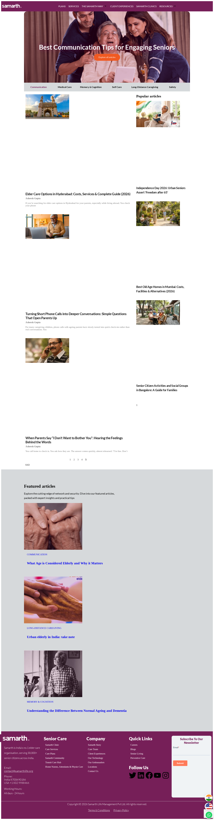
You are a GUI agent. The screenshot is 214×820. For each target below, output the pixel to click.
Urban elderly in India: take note (51, 637)
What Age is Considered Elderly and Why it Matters (65, 563)
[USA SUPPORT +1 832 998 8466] (209, 806)
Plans (62, 6)
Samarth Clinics (146, 6)
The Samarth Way (92, 6)
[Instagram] (165, 775)
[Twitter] (132, 775)
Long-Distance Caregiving (144, 87)
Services (73, 6)
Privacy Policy (121, 810)
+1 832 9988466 (19, 782)
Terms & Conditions (99, 810)
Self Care (117, 87)
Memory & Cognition (91, 87)
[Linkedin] (141, 775)
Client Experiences (121, 6)
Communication (38, 87)
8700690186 (18, 779)
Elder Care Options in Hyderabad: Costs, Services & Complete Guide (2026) (77, 194)
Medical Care (65, 87)
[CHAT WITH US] (209, 815)
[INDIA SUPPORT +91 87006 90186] (209, 797)
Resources (166, 6)
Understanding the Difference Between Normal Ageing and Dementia (77, 711)
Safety (172, 87)
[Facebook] (149, 775)
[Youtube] (157, 775)
